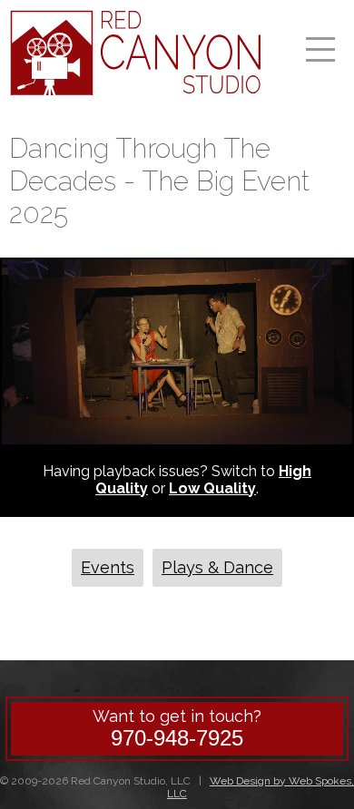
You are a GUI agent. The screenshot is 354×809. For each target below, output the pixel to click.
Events (107, 567)
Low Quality (212, 488)
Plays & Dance (217, 567)
